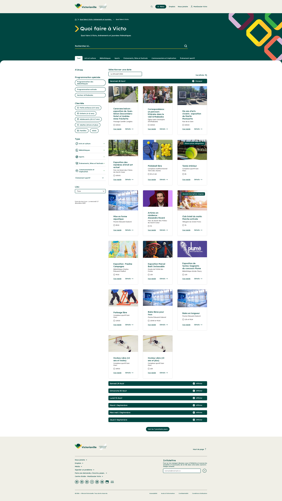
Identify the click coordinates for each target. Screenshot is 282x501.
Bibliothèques (105, 58)
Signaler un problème (83, 470)
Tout (79, 58)
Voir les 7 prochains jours (158, 429)
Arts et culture (90, 58)
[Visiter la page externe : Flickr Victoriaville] (107, 482)
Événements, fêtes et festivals (136, 58)
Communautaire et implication (164, 58)
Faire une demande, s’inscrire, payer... (90, 473)
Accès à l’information (168, 493)
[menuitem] (91, 6)
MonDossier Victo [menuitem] (200, 7)
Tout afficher (200, 75)
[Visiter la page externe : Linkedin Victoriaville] (97, 482)
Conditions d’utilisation (199, 493)
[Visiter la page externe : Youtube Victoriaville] (102, 482)
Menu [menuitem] (162, 7)
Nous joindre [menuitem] (183, 7)
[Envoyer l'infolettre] (204, 471)
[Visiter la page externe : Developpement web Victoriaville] (112, 482)
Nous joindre (80, 460)
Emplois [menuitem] (172, 7)
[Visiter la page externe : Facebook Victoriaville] (77, 482)
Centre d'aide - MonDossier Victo (88, 476)
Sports (117, 58)
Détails (128, 129)
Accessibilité (153, 493)
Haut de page (198, 449)
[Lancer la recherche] (186, 46)
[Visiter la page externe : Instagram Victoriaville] (92, 482)
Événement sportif (187, 58)
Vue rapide (117, 129)
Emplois (78, 463)
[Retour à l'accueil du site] (76, 19)
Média (77, 466)
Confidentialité (183, 493)
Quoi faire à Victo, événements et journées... (96, 19)
